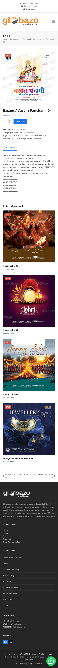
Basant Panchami (15, 135)
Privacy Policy (8, 575)
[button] (53, 22)
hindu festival (36, 135)
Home (5, 530)
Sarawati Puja (20, 138)
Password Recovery (11, 569)
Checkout (7, 539)
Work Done (7, 599)
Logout (6, 605)
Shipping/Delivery (10, 587)
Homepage (23, 664)
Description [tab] (10, 147)
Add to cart (20, 121)
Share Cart (7, 581)
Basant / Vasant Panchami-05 (41, 476)
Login (5, 533)
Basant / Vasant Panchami (23, 132)
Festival (27, 135)
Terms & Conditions (11, 593)
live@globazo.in (30, 6)
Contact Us (38, 664)
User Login (30, 9)
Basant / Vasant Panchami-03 (15, 476)
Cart (4, 536)
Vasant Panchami (34, 138)
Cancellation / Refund (12, 557)
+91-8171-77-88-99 (30, 3)
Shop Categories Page (12, 542)
